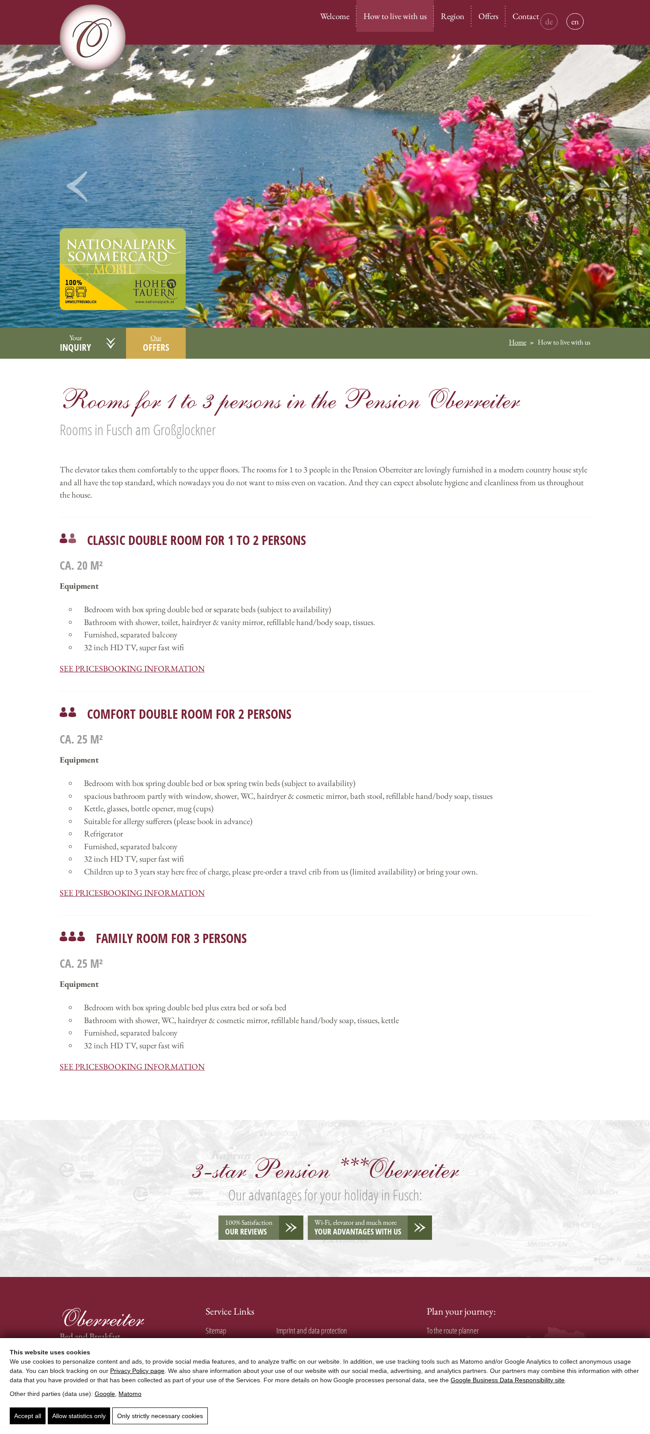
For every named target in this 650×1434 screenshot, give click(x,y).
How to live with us (395, 16)
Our (156, 343)
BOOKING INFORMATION (154, 668)
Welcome (334, 16)
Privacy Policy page (137, 1370)
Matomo (130, 1393)
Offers (488, 16)
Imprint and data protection (311, 1331)
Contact (525, 16)
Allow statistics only (79, 1415)
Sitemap (216, 1331)
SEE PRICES (81, 668)
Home (517, 342)
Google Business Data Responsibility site (508, 1380)
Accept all (27, 1415)
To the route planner (453, 1331)
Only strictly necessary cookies (160, 1415)
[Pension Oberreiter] (123, 283)
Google (105, 1393)
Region (452, 16)
